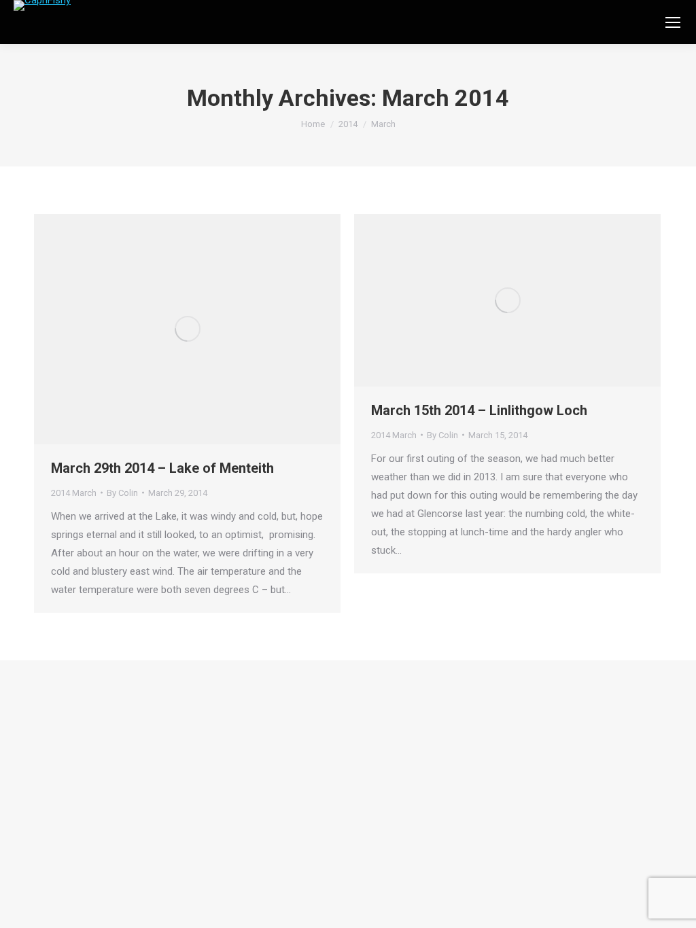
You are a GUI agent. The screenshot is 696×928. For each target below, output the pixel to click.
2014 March (74, 493)
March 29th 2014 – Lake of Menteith (162, 468)
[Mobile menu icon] (672, 22)
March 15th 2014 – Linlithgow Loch (479, 410)
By (122, 493)
